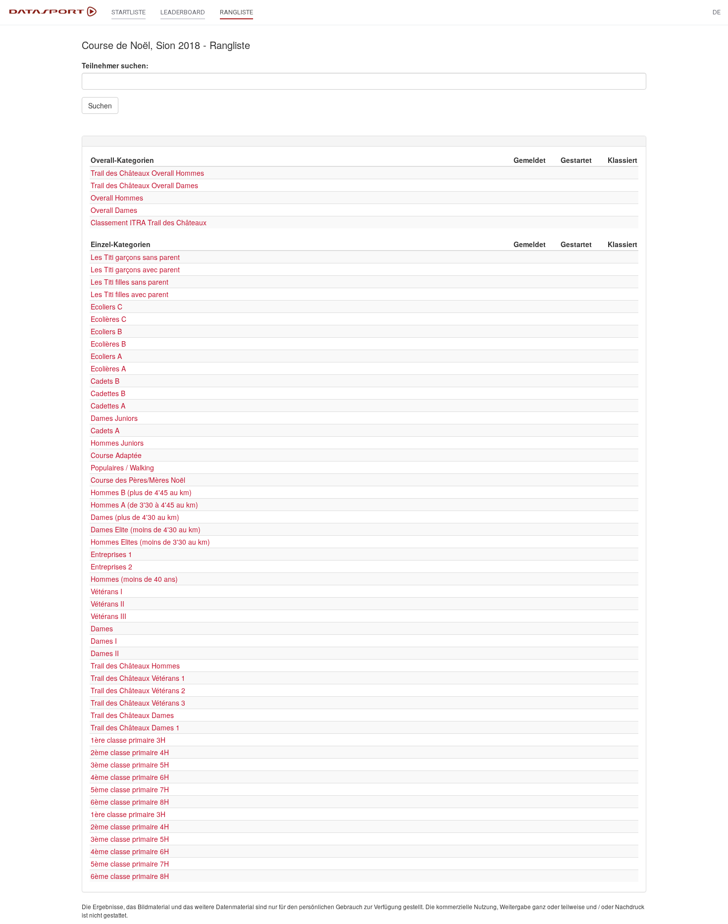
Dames (102, 628)
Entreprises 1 (111, 554)
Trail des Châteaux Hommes (135, 665)
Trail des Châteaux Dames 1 (135, 727)
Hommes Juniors (117, 443)
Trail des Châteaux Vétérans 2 (138, 690)
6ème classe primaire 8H (130, 802)
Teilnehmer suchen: (115, 65)
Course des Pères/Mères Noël (138, 480)
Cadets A (105, 430)
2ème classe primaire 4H (130, 752)
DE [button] (717, 12)
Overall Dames (114, 210)
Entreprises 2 (111, 566)
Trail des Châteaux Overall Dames (144, 185)
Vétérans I (106, 591)
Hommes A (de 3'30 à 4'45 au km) (144, 505)
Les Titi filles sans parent (129, 282)
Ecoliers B (106, 331)
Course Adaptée (116, 455)
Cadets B (105, 381)
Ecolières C (108, 319)
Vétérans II (107, 604)
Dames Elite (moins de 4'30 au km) (146, 529)
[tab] (364, 141)
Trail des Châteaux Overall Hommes (147, 173)
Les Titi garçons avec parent (135, 269)
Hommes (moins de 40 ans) (134, 579)
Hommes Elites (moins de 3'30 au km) (150, 542)
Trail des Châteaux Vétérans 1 (138, 678)
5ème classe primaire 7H (130, 789)
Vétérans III (108, 616)
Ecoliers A (106, 356)
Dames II (105, 653)
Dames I (104, 641)
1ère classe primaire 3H (128, 740)
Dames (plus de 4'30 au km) (135, 517)
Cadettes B (108, 393)
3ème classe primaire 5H (130, 765)
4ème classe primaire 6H (130, 777)
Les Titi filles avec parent (129, 294)
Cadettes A (108, 406)
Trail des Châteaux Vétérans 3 (138, 703)
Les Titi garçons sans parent (135, 257)
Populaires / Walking (122, 467)
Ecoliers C (106, 306)
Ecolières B (108, 344)
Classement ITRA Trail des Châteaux (149, 222)
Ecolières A (108, 368)
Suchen (100, 105)
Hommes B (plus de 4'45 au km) (141, 492)
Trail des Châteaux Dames (132, 715)
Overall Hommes (117, 198)
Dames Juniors (114, 418)
